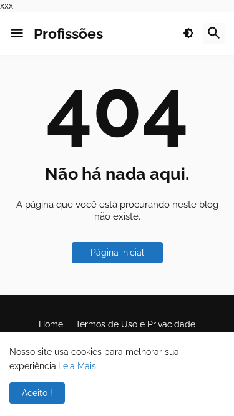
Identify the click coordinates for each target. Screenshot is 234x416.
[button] (17, 33)
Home (51, 324)
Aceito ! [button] (37, 393)
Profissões (68, 33)
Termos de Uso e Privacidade (135, 324)
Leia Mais (77, 366)
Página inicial (117, 253)
